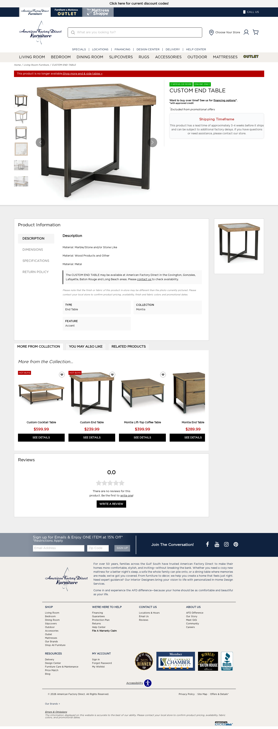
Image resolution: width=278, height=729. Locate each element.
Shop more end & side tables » (83, 73)
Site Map (202, 694)
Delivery (173, 49)
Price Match (51, 670)
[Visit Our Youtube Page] (217, 544)
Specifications (36, 260)
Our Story (191, 616)
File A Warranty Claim (104, 631)
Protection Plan (100, 620)
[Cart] (255, 32)
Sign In (96, 659)
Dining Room (90, 57)
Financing (122, 49)
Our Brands (51, 641)
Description (33, 238)
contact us (144, 279)
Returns (96, 623)
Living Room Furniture (36, 65)
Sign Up (122, 548)
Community (192, 623)
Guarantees (98, 616)
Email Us (144, 616)
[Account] (246, 32)
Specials (79, 49)
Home (17, 65)
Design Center (148, 49)
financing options (225, 100)
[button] (224, 32)
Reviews (143, 620)
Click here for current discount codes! (139, 3)
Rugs (144, 57)
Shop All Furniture (55, 645)
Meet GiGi (191, 620)
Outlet (251, 56)
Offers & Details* (219, 694)
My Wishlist (98, 667)
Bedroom (61, 57)
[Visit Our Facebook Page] (207, 544)
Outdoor (197, 57)
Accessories (168, 57)
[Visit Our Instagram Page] (226, 544)
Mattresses (225, 57)
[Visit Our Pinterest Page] (236, 544)
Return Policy (36, 272)
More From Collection (38, 346)
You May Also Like (86, 346)
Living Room (32, 57)
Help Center (196, 49)
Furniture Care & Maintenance (61, 667)
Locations (100, 49)
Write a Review (111, 504)
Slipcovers (121, 57)
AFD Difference (194, 613)
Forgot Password (102, 663)
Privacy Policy (187, 694)
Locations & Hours (149, 613)
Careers (190, 627)
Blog (47, 674)
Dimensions (33, 249)
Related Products (129, 346)
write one (126, 495)
